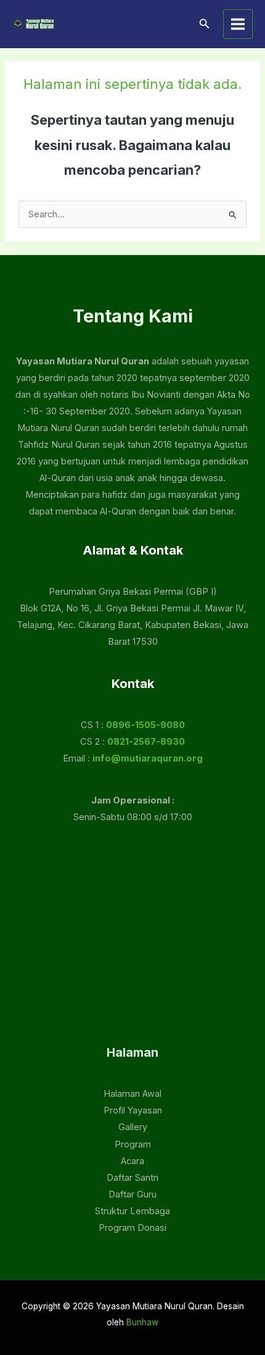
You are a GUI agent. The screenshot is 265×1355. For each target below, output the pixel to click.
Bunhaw (142, 1322)
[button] (204, 23)
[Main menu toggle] (238, 24)
